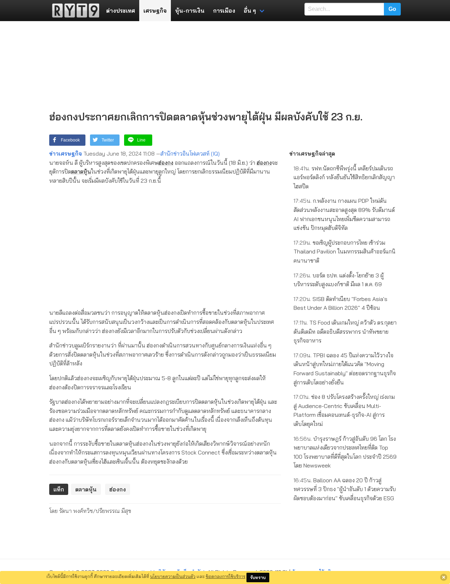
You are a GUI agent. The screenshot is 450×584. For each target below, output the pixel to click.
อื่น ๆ (250, 10)
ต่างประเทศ (120, 10)
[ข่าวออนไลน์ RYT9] (73, 10)
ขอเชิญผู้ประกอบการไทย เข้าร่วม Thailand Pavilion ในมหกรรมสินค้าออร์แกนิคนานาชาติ (345, 251)
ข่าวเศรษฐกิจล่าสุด (312, 153)
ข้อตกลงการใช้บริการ (225, 576)
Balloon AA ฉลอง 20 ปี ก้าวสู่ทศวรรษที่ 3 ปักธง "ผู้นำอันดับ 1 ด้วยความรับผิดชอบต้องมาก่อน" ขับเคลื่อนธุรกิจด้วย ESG (345, 489)
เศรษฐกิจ (155, 10)
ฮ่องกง (165, 162)
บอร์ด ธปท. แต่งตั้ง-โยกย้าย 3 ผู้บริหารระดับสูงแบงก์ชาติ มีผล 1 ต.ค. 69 (339, 280)
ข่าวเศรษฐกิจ (65, 153)
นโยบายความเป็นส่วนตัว (172, 576)
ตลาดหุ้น (81, 171)
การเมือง (224, 10)
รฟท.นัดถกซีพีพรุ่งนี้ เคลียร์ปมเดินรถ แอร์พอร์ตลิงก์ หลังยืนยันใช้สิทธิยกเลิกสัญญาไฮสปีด (344, 177)
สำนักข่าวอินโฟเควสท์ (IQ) (190, 153)
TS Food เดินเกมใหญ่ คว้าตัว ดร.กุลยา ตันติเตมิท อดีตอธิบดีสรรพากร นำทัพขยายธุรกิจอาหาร (345, 331)
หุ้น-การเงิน (190, 10)
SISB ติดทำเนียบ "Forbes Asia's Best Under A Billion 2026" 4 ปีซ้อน (340, 303)
